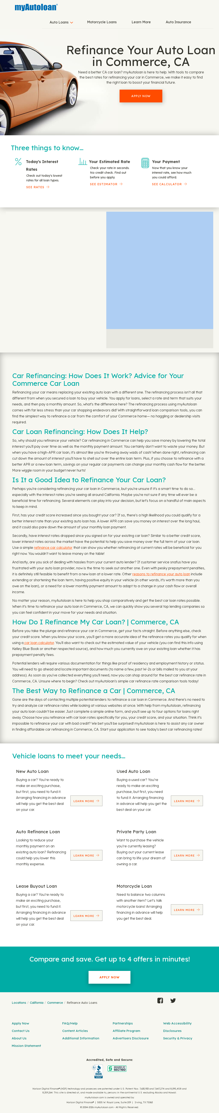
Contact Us (21, 1031)
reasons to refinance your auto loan (161, 574)
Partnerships (123, 1023)
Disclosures (172, 1031)
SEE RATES (35, 187)
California (36, 1003)
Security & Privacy (177, 1038)
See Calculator (167, 184)
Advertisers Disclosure (131, 1038)
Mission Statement (26, 1046)
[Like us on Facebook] (160, 999)
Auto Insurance (178, 22)
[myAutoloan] (109, 1068)
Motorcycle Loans (102, 22)
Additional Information (80, 1038)
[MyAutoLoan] (36, 7)
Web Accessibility (177, 1023)
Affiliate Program (126, 1031)
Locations (19, 1003)
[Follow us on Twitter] (173, 999)
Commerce (55, 1003)
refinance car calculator (53, 547)
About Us (19, 1038)
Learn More (141, 22)
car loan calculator (39, 643)
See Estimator (103, 184)
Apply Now (141, 96)
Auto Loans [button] (59, 22)
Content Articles (75, 1031)
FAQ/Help (70, 1023)
